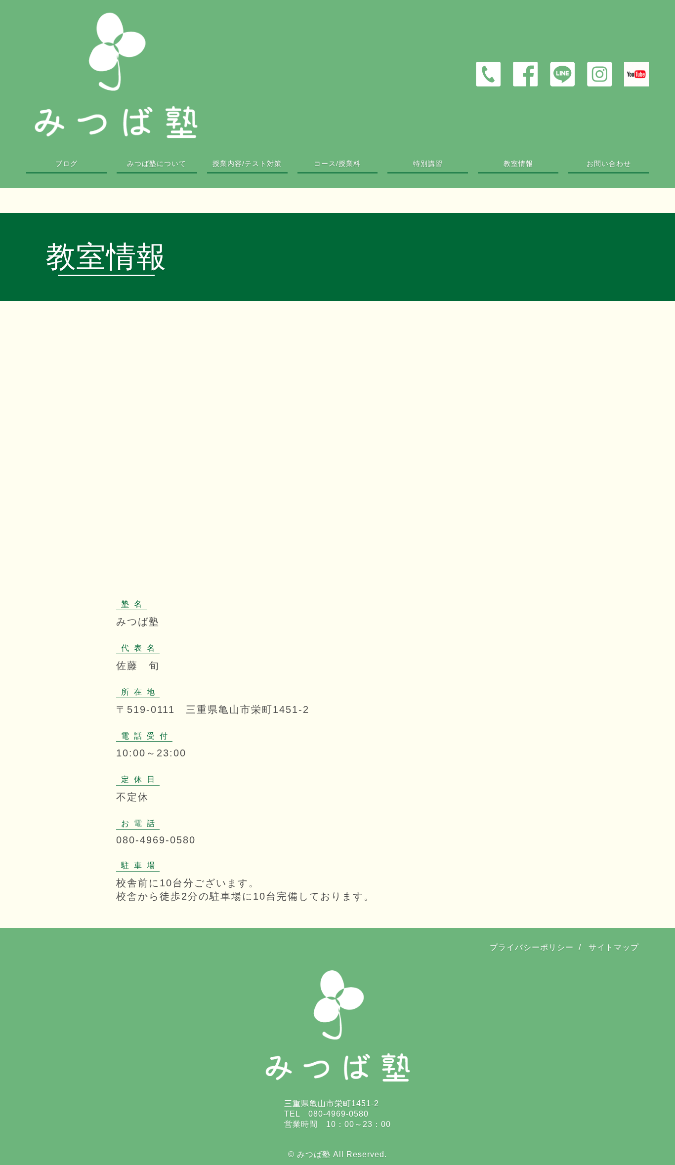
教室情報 (518, 163)
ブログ (66, 163)
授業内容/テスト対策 (247, 163)
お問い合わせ (609, 163)
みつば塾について (156, 163)
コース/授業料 (337, 163)
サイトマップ (614, 947)
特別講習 (428, 163)
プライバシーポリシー (532, 947)
